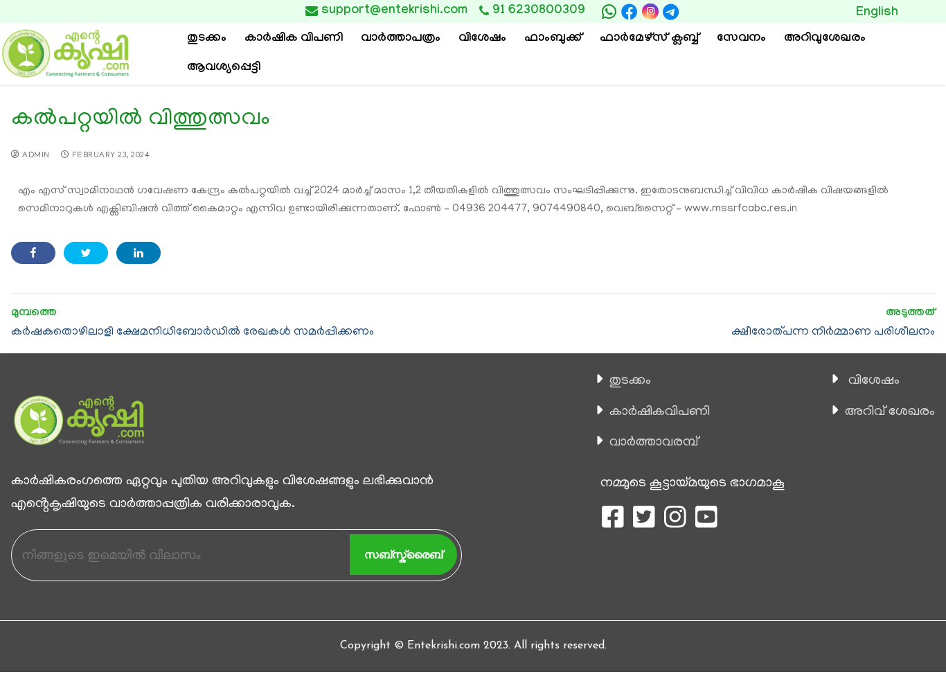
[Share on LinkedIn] (138, 253)
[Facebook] (629, 11)
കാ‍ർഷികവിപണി (659, 412)
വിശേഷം (874, 381)
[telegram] (671, 11)
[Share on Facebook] (33, 253)
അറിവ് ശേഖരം (890, 412)
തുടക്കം (630, 381)
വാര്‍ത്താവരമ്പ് (653, 442)
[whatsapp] (608, 11)
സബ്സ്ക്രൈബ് (403, 554)
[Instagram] (650, 11)
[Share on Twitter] (86, 253)
